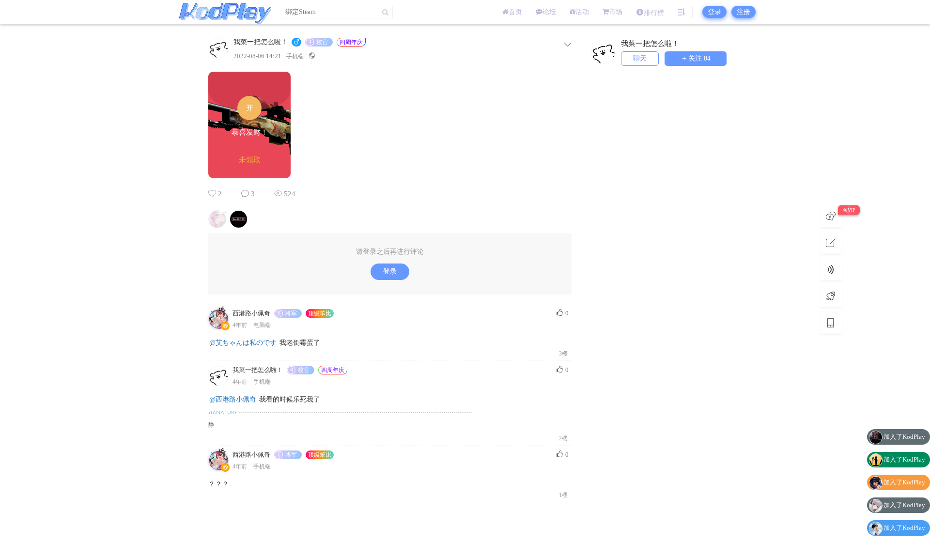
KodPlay (222, 12)
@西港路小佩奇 (232, 399)
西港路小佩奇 (251, 313)
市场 (615, 12)
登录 (714, 12)
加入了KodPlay (904, 420)
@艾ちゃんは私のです (243, 342)
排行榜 (654, 12)
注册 (743, 12)
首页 (515, 12)
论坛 (549, 12)
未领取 (250, 160)
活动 (582, 12)
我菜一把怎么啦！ (260, 42)
